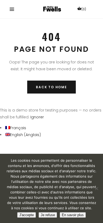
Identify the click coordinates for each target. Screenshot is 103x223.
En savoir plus (73, 215)
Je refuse (48, 215)
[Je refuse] (96, 188)
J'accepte (26, 215)
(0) (83, 9)
